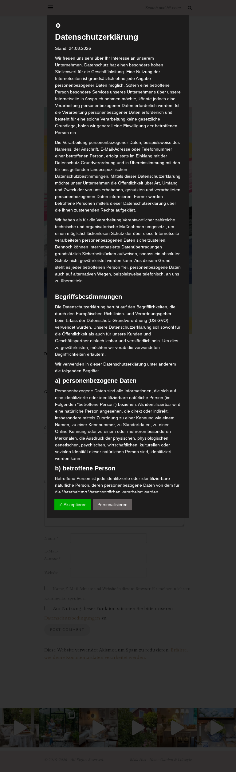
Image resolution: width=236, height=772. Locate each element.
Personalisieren (112, 504)
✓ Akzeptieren (73, 504)
